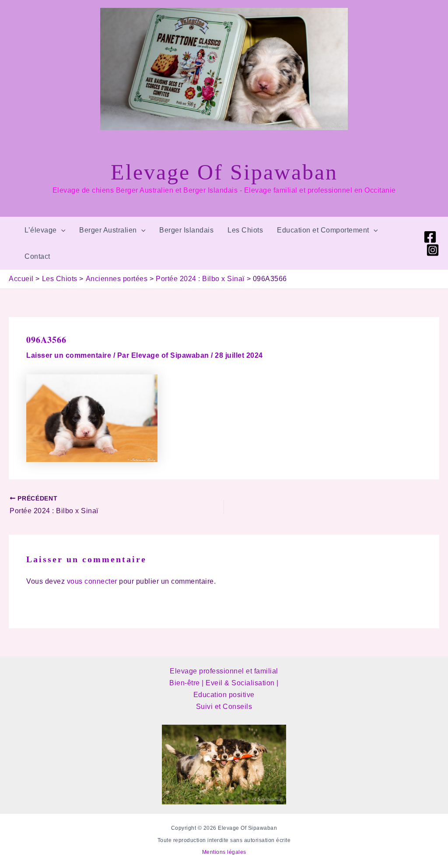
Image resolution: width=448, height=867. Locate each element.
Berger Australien (108, 230)
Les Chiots (245, 230)
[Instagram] (432, 250)
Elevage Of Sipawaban (224, 172)
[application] (61, 230)
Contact (37, 256)
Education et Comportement (323, 230)
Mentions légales (224, 852)
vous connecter (92, 581)
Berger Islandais (186, 230)
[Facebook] (430, 236)
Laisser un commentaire (68, 355)
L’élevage (40, 230)
